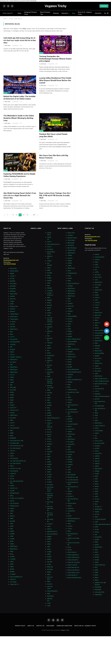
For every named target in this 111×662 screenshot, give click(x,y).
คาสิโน (97, 272)
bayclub (49, 305)
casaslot (70, 464)
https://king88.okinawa (74, 372)
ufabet (49, 348)
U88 (11, 513)
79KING (49, 343)
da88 (48, 270)
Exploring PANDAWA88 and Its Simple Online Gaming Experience (19, 175)
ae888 (49, 539)
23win (49, 353)
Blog (73, 13)
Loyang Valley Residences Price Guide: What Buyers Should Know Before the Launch (55, 80)
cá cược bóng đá (73, 424)
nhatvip (70, 359)
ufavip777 (13, 407)
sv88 (96, 373)
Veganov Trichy (65, 630)
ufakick (49, 260)
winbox (12, 508)
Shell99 (97, 356)
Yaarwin (97, 254)
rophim (70, 377)
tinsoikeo (97, 445)
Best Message (72, 248)
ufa (69, 513)
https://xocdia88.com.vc (75, 379)
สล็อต (11, 420)
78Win (69, 265)
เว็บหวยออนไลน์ (99, 388)
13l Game (50, 569)
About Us (30, 625)
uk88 (69, 523)
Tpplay (12, 301)
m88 (69, 384)
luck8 (96, 420)
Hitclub (12, 412)
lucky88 (49, 273)
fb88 (69, 280)
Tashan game (14, 319)
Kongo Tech (71, 232)
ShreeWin (13, 286)
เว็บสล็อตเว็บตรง (72, 273)
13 (27, 215)
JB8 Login (13, 387)
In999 (12, 304)
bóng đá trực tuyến (73, 392)
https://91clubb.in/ (52, 534)
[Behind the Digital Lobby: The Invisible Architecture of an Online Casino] (19, 84)
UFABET (49, 444)
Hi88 (48, 376)
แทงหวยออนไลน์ (99, 257)
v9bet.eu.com (72, 356)
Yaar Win (12, 326)
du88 (96, 570)
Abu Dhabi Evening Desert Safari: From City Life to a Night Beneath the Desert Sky (19, 195)
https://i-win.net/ (72, 565)
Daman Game (14, 271)
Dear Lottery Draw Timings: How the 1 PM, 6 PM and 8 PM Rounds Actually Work (55, 195)
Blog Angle (71, 243)
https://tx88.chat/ (100, 565)
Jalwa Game (13, 316)
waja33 (97, 511)
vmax (96, 279)
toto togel (98, 285)
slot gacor (13, 362)
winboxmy (71, 508)
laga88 (49, 536)
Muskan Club (14, 306)
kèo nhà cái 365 (99, 443)
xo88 (96, 264)
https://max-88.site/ (73, 570)
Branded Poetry (72, 237)
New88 (49, 369)
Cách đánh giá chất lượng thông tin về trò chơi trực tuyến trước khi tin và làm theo (19, 40)
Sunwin (97, 328)
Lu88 (48, 603)
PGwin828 (50, 596)
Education (65, 13)
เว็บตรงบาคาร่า (14, 410)
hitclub (12, 478)
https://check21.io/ (73, 560)
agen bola (98, 315)
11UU (69, 301)
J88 (11, 347)
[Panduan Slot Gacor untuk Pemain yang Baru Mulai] (55, 122)
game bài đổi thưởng (101, 383)
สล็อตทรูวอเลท (14, 506)
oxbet (49, 275)
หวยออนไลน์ (13, 339)
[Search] (105, 13)
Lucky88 (12, 344)
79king (70, 260)
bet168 (70, 367)
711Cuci (70, 528)
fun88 (69, 308)
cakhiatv (70, 491)
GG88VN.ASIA (14, 493)
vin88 (48, 268)
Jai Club (12, 324)
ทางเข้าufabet (99, 430)
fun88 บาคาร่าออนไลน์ (16, 498)
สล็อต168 (97, 345)
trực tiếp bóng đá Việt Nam (50, 319)
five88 (49, 278)
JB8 (11, 385)
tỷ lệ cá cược (99, 440)
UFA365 (70, 311)
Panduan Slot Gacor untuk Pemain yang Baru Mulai (53, 135)
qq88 (11, 433)
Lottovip (97, 302)
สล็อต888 (13, 438)
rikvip (11, 554)
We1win (12, 516)
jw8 (96, 534)
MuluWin (12, 281)
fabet (48, 283)
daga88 (49, 300)
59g (11, 364)
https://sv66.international (102, 396)
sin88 (96, 527)
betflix (69, 516)
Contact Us (40, 625)
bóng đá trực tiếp (73, 477)
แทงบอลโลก (71, 429)
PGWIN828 (98, 594)
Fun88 (97, 295)
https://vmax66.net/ (73, 283)
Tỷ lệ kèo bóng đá (100, 519)
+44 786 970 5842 (9, 264)
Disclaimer (50, 625)
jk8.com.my (98, 358)
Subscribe (104, 6)
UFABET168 (71, 250)
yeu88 (12, 485)
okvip (69, 270)
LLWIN (49, 477)
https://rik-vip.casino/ (74, 562)
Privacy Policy (20, 625)
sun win (97, 514)
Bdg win (97, 461)
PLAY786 (13, 390)
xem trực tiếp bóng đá (50, 508)
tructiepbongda (72, 409)
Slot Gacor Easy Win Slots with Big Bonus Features (53, 156)
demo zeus (98, 277)
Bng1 (48, 285)
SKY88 (97, 557)
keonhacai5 (50, 355)
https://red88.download (102, 381)
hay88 (69, 364)
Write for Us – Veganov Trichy (85, 13)
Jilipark (49, 572)
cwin (96, 418)
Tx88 (48, 605)
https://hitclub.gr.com (53, 418)
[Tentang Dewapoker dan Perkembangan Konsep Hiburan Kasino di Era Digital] (55, 44)
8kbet (96, 575)
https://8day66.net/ (73, 349)
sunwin (12, 476)
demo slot (71, 306)
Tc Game (13, 321)
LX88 (48, 358)
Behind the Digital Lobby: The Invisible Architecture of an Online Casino (19, 97)
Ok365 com (71, 354)
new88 (70, 454)
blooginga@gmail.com (10, 260)
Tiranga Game (14, 314)
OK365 (70, 263)
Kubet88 (97, 394)
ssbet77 (97, 323)
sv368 (69, 436)
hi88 (11, 430)
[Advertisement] (55, 649)
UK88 (12, 377)
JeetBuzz (70, 374)
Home (19, 13)
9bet (11, 331)
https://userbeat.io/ (73, 554)
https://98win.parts (73, 369)
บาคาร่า (12, 336)
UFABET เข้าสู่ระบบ (16, 357)
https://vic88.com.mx (101, 378)
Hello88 (70, 351)
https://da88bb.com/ (16, 576)
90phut (70, 493)
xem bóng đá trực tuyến (50, 489)
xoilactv (49, 529)
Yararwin (12, 309)
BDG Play (50, 567)
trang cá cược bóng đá (49, 425)
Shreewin (13, 298)
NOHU (49, 429)
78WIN (70, 255)
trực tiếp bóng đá (73, 479)
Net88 (97, 560)
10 (16, 215)
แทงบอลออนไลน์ (15, 341)
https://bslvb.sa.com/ (53, 244)
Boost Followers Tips (45, 13)
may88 (49, 280)
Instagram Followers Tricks (30, 13)
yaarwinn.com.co (52, 531)
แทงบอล (70, 258)
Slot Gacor (98, 371)
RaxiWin (12, 296)
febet (96, 516)
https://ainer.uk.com (73, 567)
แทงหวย (70, 319)
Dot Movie (71, 245)
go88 (11, 541)
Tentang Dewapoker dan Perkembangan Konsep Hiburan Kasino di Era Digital (55, 58)
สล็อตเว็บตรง (13, 329)
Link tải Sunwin (14, 503)
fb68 (96, 415)
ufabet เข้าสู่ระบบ (100, 425)
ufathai (49, 313)
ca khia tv (50, 524)
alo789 (12, 490)
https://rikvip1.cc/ (73, 575)
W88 (48, 593)
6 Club (49, 479)
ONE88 (49, 288)
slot (96, 269)
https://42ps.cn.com (73, 572)
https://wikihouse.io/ (73, 557)
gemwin (97, 399)
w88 (69, 313)
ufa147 (49, 241)
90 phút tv (71, 496)
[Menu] (107, 13)
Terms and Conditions (64, 625)
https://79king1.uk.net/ (74, 339)
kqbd (11, 435)
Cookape (70, 235)
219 (34, 215)
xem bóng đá (71, 474)
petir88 (97, 448)
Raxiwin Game (72, 503)
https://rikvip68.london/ (74, 577)
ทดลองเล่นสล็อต (72, 316)
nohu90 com (13, 488)
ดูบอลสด (12, 349)
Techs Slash (71, 240)
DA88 (12, 352)
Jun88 (12, 382)
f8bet (12, 380)
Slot (48, 350)
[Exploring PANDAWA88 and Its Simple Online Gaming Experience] (19, 162)
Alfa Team (7, 45)
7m (69, 394)
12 (23, 215)
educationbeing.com (74, 518)
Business (56, 13)
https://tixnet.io (72, 552)
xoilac (49, 526)
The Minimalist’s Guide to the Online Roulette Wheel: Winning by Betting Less (18, 118)
